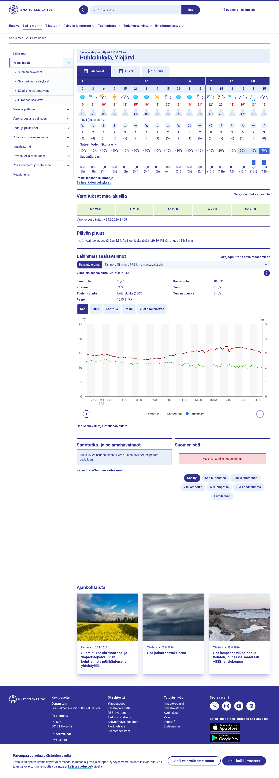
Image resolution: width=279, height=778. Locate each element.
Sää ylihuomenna (245, 478)
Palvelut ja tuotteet (77, 26)
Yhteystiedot (116, 703)
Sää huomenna (215, 478)
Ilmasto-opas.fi (174, 703)
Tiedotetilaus (116, 726)
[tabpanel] (173, 125)
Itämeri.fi (169, 722)
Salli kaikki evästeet (244, 761)
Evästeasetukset (119, 731)
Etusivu (14, 26)
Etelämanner (172, 726)
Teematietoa (107, 26)
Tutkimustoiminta (135, 26)
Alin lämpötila (219, 487)
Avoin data (171, 713)
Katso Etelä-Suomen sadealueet (100, 470)
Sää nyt (192, 478)
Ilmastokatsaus (174, 708)
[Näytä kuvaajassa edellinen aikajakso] (86, 414)
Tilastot (51, 26)
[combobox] (138, 10)
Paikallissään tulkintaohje (95, 178)
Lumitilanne (222, 496)
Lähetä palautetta (119, 708)
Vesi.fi (168, 717)
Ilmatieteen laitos (167, 26)
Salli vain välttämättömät (194, 761)
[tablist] (173, 71)
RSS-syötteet (117, 713)
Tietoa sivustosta (119, 717)
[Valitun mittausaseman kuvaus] (267, 273)
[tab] (94, 71)
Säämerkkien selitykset (94, 182)
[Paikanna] (83, 9)
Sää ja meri (31, 26)
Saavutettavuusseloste (123, 722)
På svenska (229, 10)
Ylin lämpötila (193, 487)
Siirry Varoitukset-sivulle (252, 194)
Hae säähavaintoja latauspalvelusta (102, 426)
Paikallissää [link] (38, 38)
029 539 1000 (61, 740)
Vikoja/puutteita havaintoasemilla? (245, 257)
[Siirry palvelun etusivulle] (41, 9)
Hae (191, 10)
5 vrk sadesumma (248, 487)
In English (248, 10)
